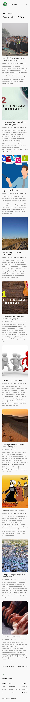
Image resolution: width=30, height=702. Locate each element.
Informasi (23, 63)
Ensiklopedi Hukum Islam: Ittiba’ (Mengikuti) (13, 445)
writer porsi (16, 63)
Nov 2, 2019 (5, 579)
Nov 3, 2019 (5, 193)
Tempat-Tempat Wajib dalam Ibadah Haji (14, 575)
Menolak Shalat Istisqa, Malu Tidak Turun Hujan (14, 59)
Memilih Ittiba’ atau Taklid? (13, 511)
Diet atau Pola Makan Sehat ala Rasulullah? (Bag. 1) (14, 317)
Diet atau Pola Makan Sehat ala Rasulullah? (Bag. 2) (14, 123)
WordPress (13, 698)
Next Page (23, 666)
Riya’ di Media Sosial (10, 190)
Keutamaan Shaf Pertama (12, 637)
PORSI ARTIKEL (12, 4)
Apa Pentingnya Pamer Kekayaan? (11, 253)
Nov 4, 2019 (5, 63)
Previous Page (8, 666)
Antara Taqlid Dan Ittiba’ (12, 381)
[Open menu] (27, 4)
